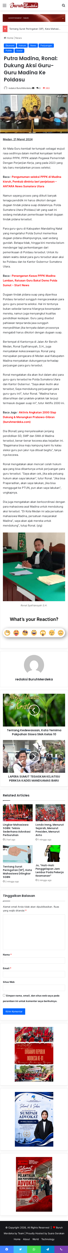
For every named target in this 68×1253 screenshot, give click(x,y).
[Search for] (63, 7)
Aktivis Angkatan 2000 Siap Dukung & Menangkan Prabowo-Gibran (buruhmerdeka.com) (29, 417)
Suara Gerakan (56, 1233)
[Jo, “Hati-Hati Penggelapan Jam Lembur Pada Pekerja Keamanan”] (50, 853)
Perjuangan (46, 45)
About (26, 1239)
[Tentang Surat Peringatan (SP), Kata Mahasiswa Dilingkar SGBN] (18, 854)
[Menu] (4, 7)
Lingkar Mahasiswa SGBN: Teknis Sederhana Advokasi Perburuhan (16, 830)
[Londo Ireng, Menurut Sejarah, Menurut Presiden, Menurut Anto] (50, 812)
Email (7, 968)
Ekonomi (10, 45)
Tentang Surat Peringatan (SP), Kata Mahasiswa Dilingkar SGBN (17, 872)
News (18, 37)
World (35, 1239)
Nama (7, 954)
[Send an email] (33, 88)
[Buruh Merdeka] (23, 5)
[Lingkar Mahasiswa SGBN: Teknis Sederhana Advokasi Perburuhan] (18, 812)
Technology (47, 1239)
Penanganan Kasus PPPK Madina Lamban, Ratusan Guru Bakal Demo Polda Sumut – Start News (30, 280)
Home (9, 37)
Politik (9, 50)
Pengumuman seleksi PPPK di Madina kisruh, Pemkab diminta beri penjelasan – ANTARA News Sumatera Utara (32, 181)
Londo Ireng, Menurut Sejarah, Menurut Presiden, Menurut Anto (50, 830)
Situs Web (9, 981)
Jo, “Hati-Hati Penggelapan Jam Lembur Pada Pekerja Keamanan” (50, 871)
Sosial (19, 50)
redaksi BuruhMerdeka (20, 88)
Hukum (22, 45)
